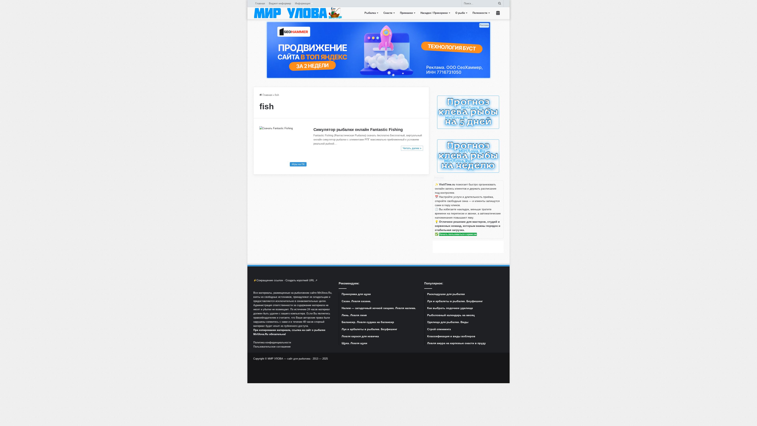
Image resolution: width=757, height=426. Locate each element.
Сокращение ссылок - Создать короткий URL (285, 280)
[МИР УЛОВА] (297, 13)
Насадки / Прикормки (434, 12)
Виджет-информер (280, 3)
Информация (302, 3)
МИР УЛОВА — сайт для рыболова (289, 358)
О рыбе (460, 12)
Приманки (406, 12)
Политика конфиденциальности (272, 342)
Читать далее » (412, 148)
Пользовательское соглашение (272, 346)
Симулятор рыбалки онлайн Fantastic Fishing (358, 129)
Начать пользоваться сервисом (458, 234)
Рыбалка (370, 12)
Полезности (480, 12)
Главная (260, 3)
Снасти (387, 12)
